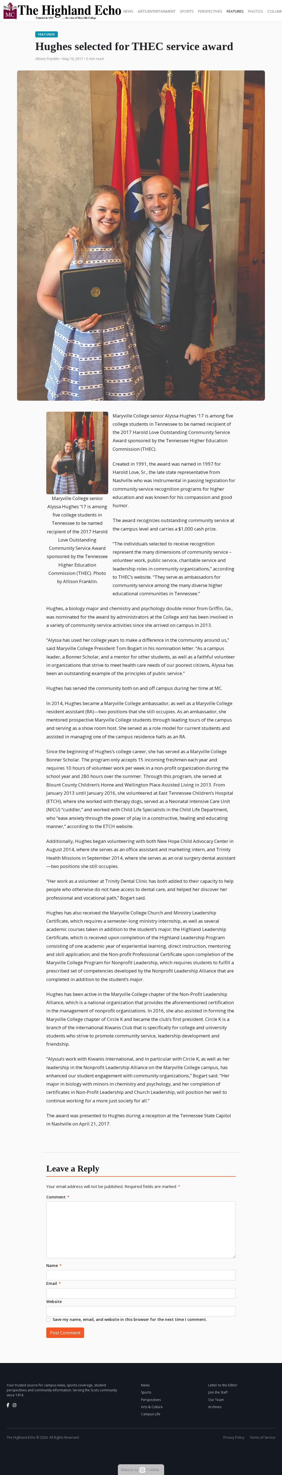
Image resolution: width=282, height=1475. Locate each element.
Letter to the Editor (222, 1385)
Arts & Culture (152, 1407)
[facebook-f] (8, 1405)
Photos (255, 11)
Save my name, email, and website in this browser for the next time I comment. (130, 1319)
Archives (214, 1407)
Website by (140, 1469)
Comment (57, 1197)
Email (53, 1283)
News (128, 11)
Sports (187, 11)
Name (54, 1265)
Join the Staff (217, 1392)
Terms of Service (262, 1437)
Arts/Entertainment (156, 11)
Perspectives (210, 11)
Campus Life (150, 1414)
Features (235, 11)
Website (54, 1301)
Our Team (216, 1399)
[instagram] (15, 1405)
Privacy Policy (233, 1437)
